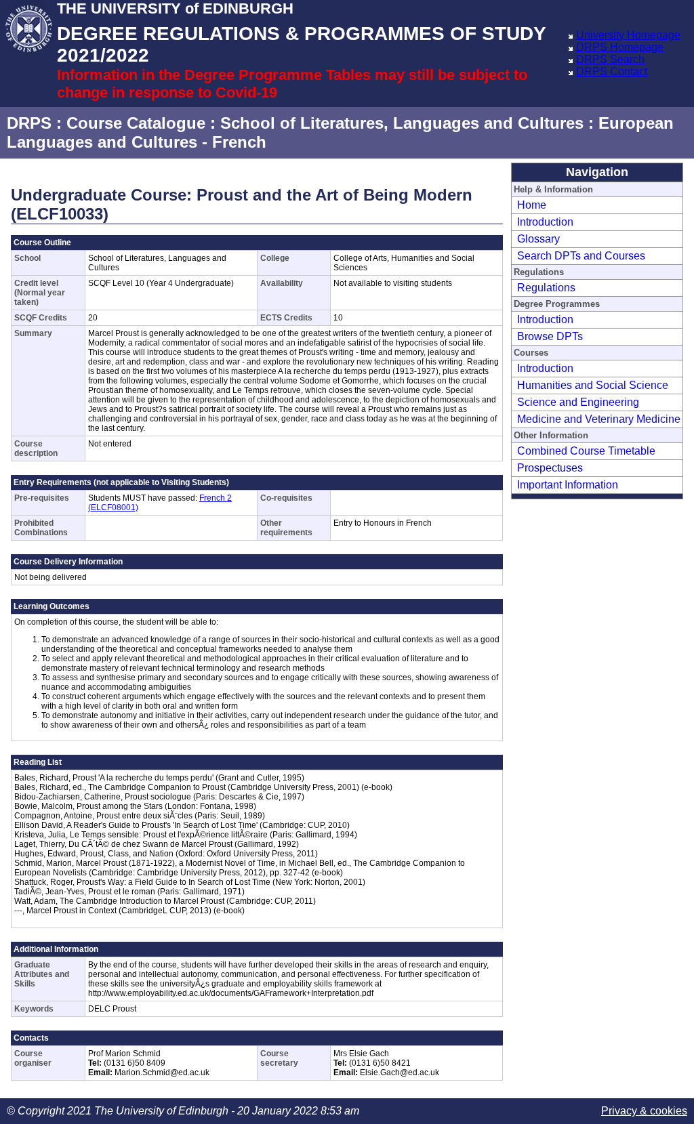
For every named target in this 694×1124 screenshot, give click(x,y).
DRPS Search (610, 59)
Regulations (546, 287)
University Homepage (628, 35)
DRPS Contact (611, 71)
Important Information (567, 485)
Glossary (538, 239)
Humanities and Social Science (592, 385)
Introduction (545, 222)
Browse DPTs (550, 336)
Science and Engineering (578, 402)
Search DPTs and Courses (581, 256)
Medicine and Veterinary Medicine (598, 419)
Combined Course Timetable (586, 451)
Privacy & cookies (644, 1111)
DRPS (29, 123)
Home (531, 205)
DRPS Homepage (620, 47)
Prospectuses (550, 468)
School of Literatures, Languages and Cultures (402, 123)
